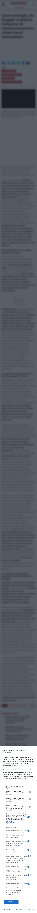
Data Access (18, 909)
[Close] (33, 751)
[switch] (29, 792)
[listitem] (18, 787)
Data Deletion (6, 909)
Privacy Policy (30, 909)
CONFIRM (11, 901)
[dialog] (18, 830)
